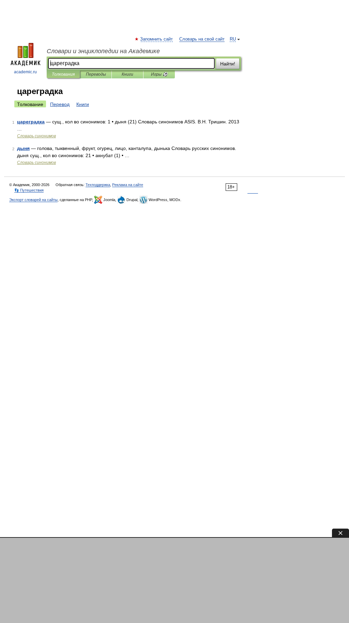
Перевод (60, 104)
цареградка (31, 121)
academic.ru (25, 72)
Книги (127, 74)
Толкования (63, 74)
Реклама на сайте (127, 185)
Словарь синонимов (36, 136)
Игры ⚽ (159, 74)
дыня (23, 148)
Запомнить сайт (157, 39)
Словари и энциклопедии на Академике (103, 51)
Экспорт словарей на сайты (33, 200)
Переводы (96, 74)
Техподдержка (98, 185)
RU (233, 39)
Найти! (227, 63)
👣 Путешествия (29, 190)
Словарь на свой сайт (202, 39)
